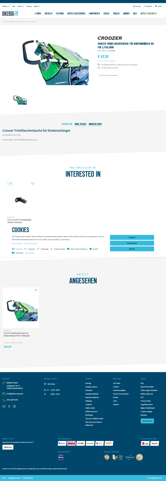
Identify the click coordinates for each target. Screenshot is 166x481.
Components (94, 13)
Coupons (88, 404)
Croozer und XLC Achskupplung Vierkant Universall (19, 221)
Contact (116, 387)
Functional (19, 253)
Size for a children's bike (94, 418)
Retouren (88, 390)
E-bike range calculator (149, 390)
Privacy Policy (146, 401)
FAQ (142, 383)
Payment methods (92, 397)
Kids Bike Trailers (14, 21)
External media (59, 249)
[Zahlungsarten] (97, 443)
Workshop (89, 415)
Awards (116, 404)
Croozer (24, 21)
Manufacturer (95, 124)
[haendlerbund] (130, 458)
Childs (106, 13)
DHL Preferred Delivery (79, 249)
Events (115, 397)
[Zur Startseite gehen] (13, 13)
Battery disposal (147, 394)
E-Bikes (38, 13)
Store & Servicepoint (120, 394)
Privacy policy (18, 243)
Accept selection (132, 243)
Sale (135, 13)
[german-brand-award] (118, 458)
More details (80, 124)
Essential (19, 249)
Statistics (31, 249)
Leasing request (91, 387)
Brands (126, 13)
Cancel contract (147, 421)
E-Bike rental (90, 408)
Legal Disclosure (147, 404)
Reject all (132, 249)
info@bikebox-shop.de (15, 394)
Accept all (132, 237)
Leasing (28, 6)
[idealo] (62, 458)
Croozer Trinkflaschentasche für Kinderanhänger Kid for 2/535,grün (17, 334)
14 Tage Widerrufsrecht (109, 68)
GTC (142, 397)
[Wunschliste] (33, 183)
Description (67, 124)
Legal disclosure (31, 243)
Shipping (112, 61)
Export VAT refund (147, 387)
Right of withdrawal (148, 408)
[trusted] (108, 458)
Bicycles (48, 13)
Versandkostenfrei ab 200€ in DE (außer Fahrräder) (119, 65)
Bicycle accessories (76, 13)
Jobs (13, 6)
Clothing (60, 13)
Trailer (116, 13)
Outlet (144, 13)
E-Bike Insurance (91, 411)
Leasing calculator (92, 394)
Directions (51, 384)
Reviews (144, 415)
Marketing (44, 249)
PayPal (95, 249)
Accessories (33, 21)
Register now (8, 447)
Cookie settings (146, 411)
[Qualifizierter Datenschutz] (140, 458)
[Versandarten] (150, 443)
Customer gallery (119, 390)
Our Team (116, 383)
